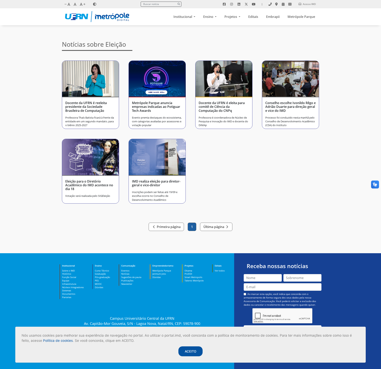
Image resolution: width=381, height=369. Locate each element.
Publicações (127, 280)
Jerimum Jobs (159, 273)
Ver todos (220, 270)
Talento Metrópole (194, 280)
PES (97, 280)
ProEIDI (188, 273)
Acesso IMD (309, 4)
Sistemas (66, 290)
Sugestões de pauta (131, 277)
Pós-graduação (102, 277)
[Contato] (270, 4)
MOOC (98, 283)
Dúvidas (99, 287)
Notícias (125, 273)
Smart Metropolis (193, 277)
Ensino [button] (208, 16)
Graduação (100, 273)
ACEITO (190, 351)
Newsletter (126, 283)
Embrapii (273, 16)
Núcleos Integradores (73, 287)
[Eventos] (283, 4)
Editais (253, 16)
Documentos (68, 293)
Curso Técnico (102, 270)
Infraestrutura (69, 283)
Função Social (69, 277)
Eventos (125, 270)
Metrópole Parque (301, 16)
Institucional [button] (183, 16)
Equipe (65, 280)
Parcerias (66, 297)
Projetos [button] (231, 16)
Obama (188, 270)
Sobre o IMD (68, 270)
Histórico (66, 273)
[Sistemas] (290, 4)
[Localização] (276, 4)
